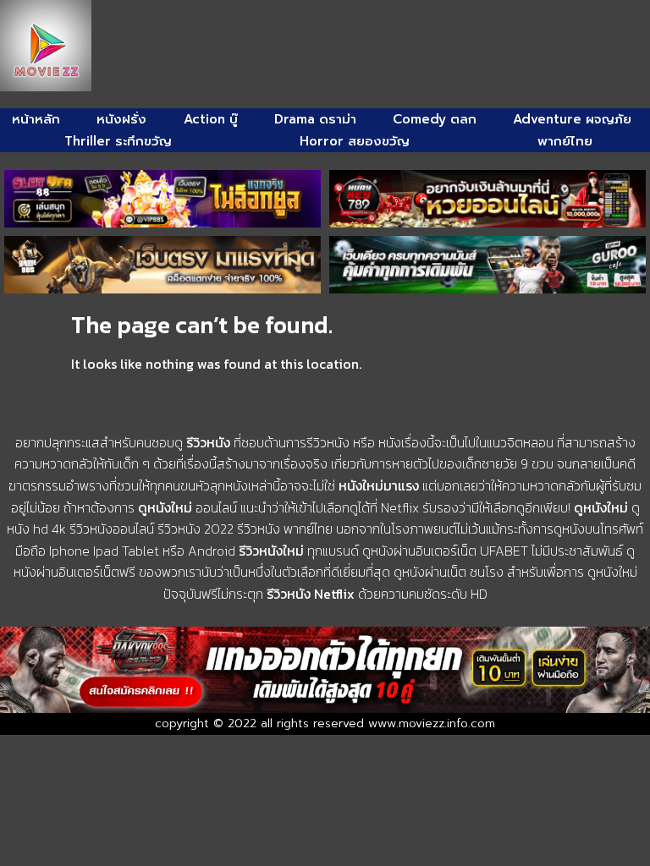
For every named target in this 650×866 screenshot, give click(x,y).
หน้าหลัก (36, 119)
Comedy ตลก (434, 119)
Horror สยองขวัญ (355, 141)
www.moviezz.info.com (431, 723)
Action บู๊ (211, 119)
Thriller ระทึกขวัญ (118, 141)
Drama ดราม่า (315, 119)
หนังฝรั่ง (121, 119)
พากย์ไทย (564, 141)
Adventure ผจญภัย (572, 119)
